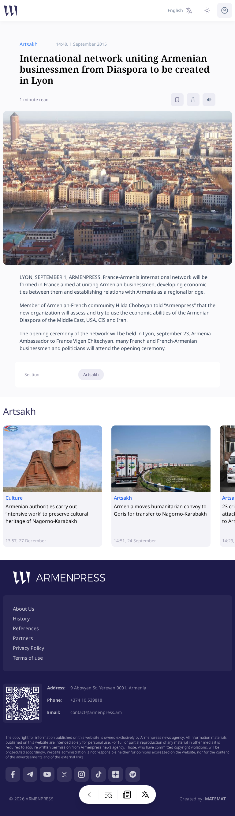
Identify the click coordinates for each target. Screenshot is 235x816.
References (26, 628)
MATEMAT (215, 799)
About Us (23, 608)
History (21, 618)
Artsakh (91, 374)
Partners (23, 638)
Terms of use (28, 657)
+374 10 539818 (86, 700)
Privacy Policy (28, 648)
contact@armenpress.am (96, 712)
